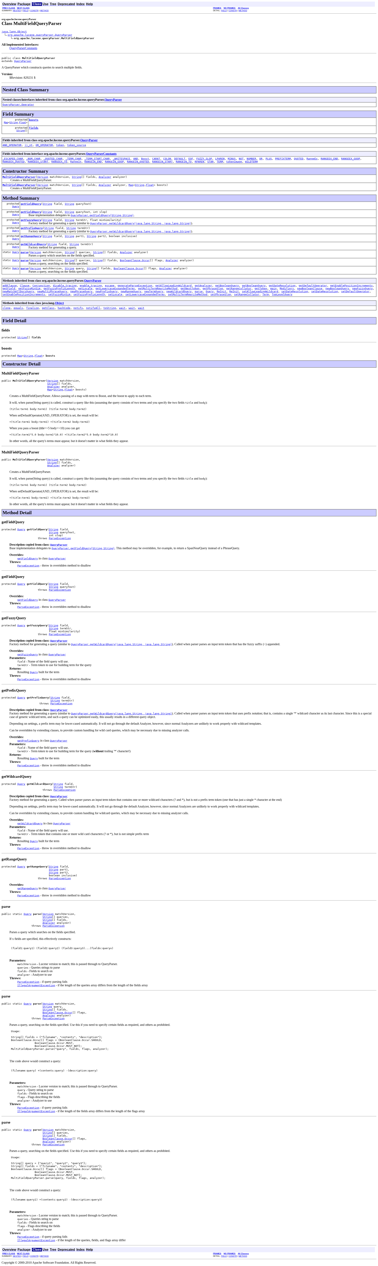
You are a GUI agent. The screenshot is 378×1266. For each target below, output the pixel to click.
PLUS (269, 158)
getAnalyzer (203, 285)
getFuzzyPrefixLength (59, 288)
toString (109, 307)
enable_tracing (91, 285)
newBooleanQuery (337, 288)
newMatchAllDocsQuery (18, 291)
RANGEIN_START (162, 161)
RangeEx (312, 158)
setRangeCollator (246, 294)
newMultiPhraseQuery (52, 291)
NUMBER (251, 158)
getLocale (85, 288)
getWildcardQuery (33, 244)
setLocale (115, 294)
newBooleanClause (309, 288)
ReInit (221, 291)
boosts (33, 119)
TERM (220, 161)
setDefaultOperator (355, 291)
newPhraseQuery (81, 291)
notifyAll (93, 307)
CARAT (156, 158)
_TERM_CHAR (73, 158)
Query (15, 206)
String (13, 122)
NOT (241, 158)
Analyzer (105, 176)
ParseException (60, 538)
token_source (76, 145)
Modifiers (287, 288)
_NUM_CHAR (33, 158)
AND (135, 158)
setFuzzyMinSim (59, 294)
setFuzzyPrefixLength (89, 294)
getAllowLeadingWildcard (173, 285)
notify (78, 307)
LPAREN (220, 158)
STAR (210, 161)
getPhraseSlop (213, 288)
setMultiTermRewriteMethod (187, 294)
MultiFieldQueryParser (19, 176)
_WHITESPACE (121, 158)
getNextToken (190, 288)
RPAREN (199, 161)
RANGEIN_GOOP (114, 161)
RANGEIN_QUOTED (138, 161)
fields (33, 127)
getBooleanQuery (227, 285)
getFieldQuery (31, 203)
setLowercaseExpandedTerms (145, 294)
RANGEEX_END (329, 158)
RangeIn (75, 161)
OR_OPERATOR (44, 145)
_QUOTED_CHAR (53, 158)
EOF (190, 158)
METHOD (44, 10)
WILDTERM (251, 161)
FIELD (25, 10)
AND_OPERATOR (12, 145)
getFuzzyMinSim (29, 288)
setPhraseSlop (220, 294)
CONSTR (34, 10)
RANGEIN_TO (184, 161)
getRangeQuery (31, 236)
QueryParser (23, 61)
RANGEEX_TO (59, 161)
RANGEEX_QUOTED (14, 161)
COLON (167, 158)
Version (42, 176)
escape (109, 285)
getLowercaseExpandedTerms (115, 288)
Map (6, 122)
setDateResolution (294, 291)
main (273, 288)
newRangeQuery (131, 291)
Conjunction (41, 285)
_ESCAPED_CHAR (13, 158)
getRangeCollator (238, 288)
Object (59, 303)
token (60, 145)
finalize (32, 307)
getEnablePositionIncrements (351, 285)
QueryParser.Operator (18, 104)
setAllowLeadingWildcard (260, 291)
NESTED (17, 10)
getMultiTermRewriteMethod (157, 288)
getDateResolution (282, 285)
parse (25, 252)
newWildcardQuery (179, 291)
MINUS (232, 158)
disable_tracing (65, 285)
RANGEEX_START (38, 161)
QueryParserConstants (23, 48)
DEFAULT (179, 158)
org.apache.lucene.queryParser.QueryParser (40, 34)
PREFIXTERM (283, 158)
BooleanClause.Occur (135, 260)
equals (18, 307)
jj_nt (28, 145)
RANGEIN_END (93, 161)
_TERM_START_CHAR (97, 158)
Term (265, 294)
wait (122, 307)
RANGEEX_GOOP (350, 158)
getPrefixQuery (32, 228)
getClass (48, 307)
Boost (145, 158)
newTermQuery (153, 291)
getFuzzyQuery (31, 220)
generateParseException (135, 285)
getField (9, 288)
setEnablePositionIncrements (24, 294)
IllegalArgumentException (36, 985)
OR (260, 158)
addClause (10, 285)
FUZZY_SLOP (204, 158)
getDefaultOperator (313, 285)
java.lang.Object (14, 31)
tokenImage (234, 161)
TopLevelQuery (282, 294)
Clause (24, 285)
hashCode (64, 307)
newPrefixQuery (106, 291)
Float (22, 122)
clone (6, 307)
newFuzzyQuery (362, 288)
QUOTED (298, 158)
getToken (261, 288)
